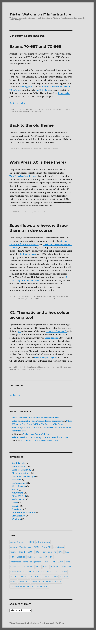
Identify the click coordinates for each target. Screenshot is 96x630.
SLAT (49, 572)
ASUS (36, 547)
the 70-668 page (43, 90)
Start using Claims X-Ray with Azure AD (49, 437)
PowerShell (28, 567)
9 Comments (36, 112)
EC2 (67, 552)
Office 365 (15, 567)
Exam (57, 109)
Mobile (15, 489)
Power (15, 502)
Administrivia (18, 463)
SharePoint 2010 (15, 112)
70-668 (52, 109)
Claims (13, 552)
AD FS (31, 542)
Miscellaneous (27, 109)
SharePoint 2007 (18, 572)
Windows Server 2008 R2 (22, 586)
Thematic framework (56, 331)
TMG (37, 299)
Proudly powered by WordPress (52, 623)
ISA (18, 299)
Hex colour (55, 367)
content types (62, 296)
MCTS (68, 109)
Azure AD (46, 547)
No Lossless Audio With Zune (37, 434)
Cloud (22, 552)
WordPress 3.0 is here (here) (37, 162)
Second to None (52, 338)
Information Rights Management (25, 562)
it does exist (64, 93)
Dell (38, 552)
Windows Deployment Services (46, 581)
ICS (46, 557)
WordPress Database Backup (22, 176)
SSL (56, 572)
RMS (38, 567)
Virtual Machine (50, 576)
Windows (16, 519)
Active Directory (17, 542)
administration (43, 542)
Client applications (31, 367)
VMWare (64, 576)
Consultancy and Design (23, 476)
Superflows (30, 299)
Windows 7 (24, 581)
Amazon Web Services (20, 547)
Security (52, 296)
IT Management (31, 296)
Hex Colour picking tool (45, 357)
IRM (53, 562)
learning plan (25, 86)
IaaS (40, 557)
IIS (51, 557)
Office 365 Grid (19, 496)
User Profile (34, 576)
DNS (60, 552)
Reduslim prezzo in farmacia (25, 427)
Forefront (13, 299)
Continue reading (17, 103)
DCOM (31, 552)
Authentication (19, 466)
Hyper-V (31, 557)
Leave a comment (51, 149)
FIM (12, 557)
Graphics (21, 557)
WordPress (38, 149)
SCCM (23, 299)
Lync (67, 562)
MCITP (62, 109)
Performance (18, 499)
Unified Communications (24, 512)
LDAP (60, 562)
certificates (58, 547)
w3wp (13, 581)
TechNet (25, 112)
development (49, 552)
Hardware (16, 479)
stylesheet (67, 367)
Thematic (13, 369)
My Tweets (14, 395)
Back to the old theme (31, 125)
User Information (18, 576)
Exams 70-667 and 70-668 (35, 46)
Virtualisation (18, 516)
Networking (17, 493)
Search (54, 567)
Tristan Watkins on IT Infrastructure (40, 14)
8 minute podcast (28, 254)
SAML (46, 567)
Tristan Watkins (19, 437)
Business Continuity (21, 470)
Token (64, 572)
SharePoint (37, 109)
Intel (46, 562)
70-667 (46, 109)
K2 (19, 331)
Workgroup (42, 586)
